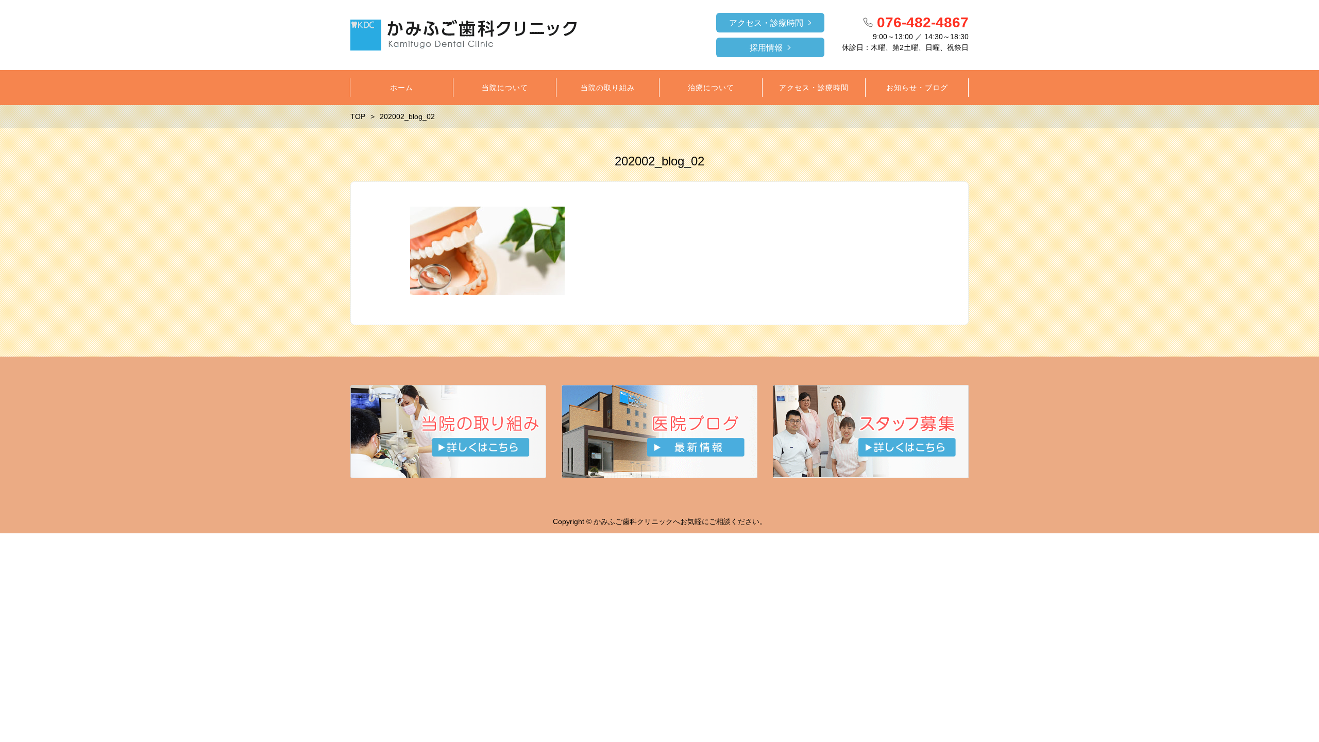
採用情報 (766, 47)
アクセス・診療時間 (766, 23)
